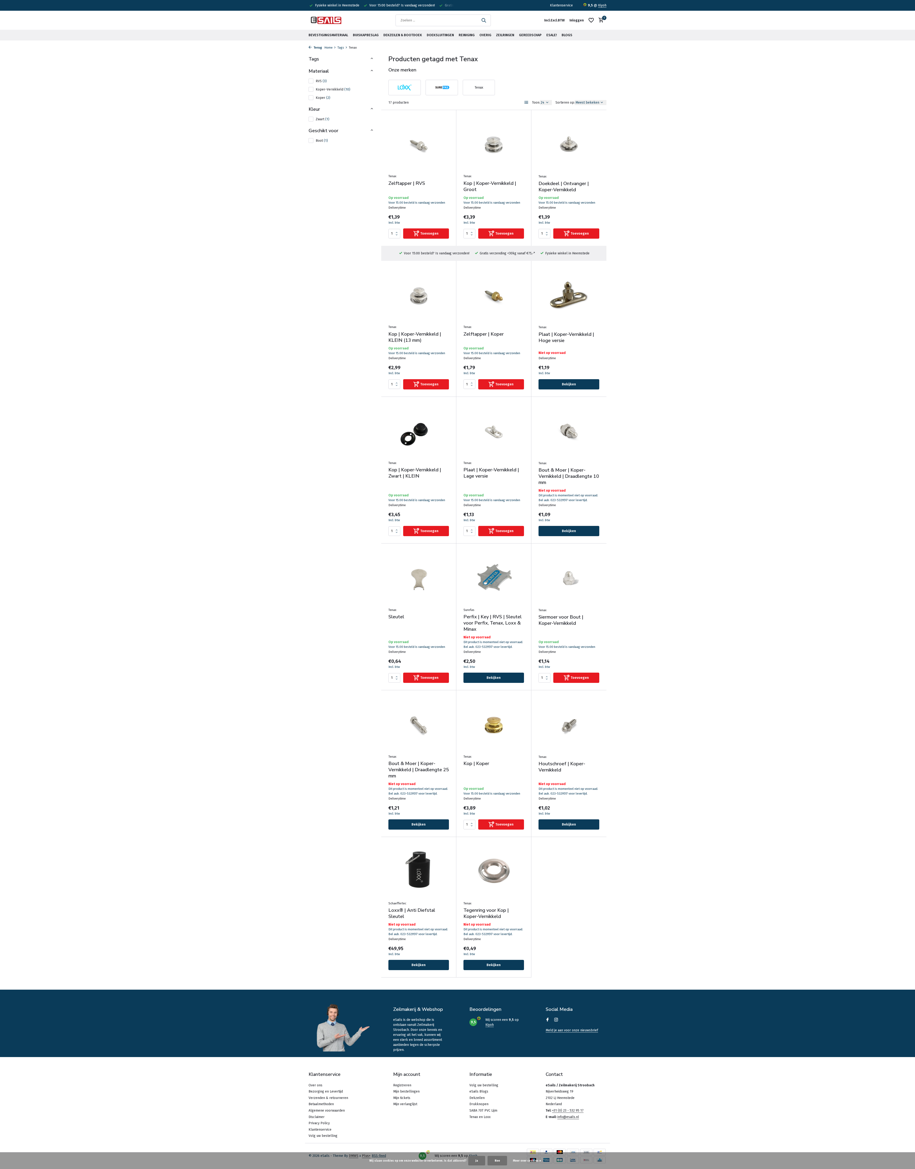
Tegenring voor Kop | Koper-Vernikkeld (486, 913)
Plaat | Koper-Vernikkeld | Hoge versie (566, 337)
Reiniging (467, 35)
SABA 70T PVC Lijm (483, 1111)
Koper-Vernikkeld (333, 89)
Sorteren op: (565, 103)
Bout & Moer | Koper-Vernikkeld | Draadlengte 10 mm (569, 476)
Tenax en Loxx (480, 1117)
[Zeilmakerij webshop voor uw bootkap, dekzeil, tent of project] (326, 20)
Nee (497, 1160)
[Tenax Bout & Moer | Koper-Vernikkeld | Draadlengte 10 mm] (569, 431)
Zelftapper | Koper (483, 334)
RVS (321, 81)
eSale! (551, 35)
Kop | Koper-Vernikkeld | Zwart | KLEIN (414, 473)
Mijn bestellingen (406, 1091)
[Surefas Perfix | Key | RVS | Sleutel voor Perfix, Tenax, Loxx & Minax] (493, 578)
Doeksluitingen (440, 35)
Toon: (536, 103)
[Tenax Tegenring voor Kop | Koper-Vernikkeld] (493, 871)
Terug (317, 47)
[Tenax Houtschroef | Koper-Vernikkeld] (569, 724)
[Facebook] (547, 1020)
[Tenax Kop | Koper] (493, 724)
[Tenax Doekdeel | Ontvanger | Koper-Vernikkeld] (569, 144)
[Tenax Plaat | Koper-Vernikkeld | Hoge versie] (569, 295)
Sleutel (396, 617)
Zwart (322, 119)
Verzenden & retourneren (328, 1098)
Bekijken (569, 384)
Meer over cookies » (527, 1160)
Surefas (468, 610)
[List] (526, 102)
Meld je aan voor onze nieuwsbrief (572, 1030)
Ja (476, 1160)
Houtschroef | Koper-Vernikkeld (562, 767)
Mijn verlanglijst (405, 1104)
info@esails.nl (568, 1117)
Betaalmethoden (321, 1104)
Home (328, 47)
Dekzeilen (477, 1098)
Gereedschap (530, 35)
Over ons (315, 1085)
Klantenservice (561, 5)
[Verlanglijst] (591, 20)
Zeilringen (505, 35)
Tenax (392, 176)
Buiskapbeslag (366, 35)
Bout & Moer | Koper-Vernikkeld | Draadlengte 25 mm (418, 770)
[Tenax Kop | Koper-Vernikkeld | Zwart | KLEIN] (418, 431)
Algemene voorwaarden (327, 1111)
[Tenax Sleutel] (418, 578)
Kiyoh (602, 5)
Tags (340, 47)
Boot (322, 141)
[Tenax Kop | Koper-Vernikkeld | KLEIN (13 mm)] (418, 295)
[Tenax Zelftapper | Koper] (493, 295)
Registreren (402, 1085)
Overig (485, 35)
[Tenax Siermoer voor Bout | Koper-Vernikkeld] (569, 578)
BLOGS (567, 35)
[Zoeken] (483, 20)
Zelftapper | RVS (406, 183)
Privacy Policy (319, 1123)
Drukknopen (478, 1104)
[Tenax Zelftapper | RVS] (418, 144)
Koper (323, 98)
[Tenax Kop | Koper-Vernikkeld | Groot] (493, 144)
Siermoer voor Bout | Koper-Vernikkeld (561, 620)
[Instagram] (556, 1020)
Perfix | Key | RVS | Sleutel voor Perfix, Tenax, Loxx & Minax (492, 623)
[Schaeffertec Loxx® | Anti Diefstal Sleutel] (418, 871)
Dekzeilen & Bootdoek (402, 35)
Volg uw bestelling (323, 1136)
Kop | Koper (476, 764)
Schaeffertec (397, 903)
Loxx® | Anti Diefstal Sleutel (411, 913)
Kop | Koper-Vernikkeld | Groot (489, 186)
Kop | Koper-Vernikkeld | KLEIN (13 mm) (414, 337)
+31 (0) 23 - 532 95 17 (568, 1111)
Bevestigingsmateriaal (328, 35)
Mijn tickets (401, 1098)
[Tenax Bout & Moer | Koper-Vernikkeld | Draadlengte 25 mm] (418, 724)
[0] (600, 20)
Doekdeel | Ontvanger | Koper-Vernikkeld (564, 187)
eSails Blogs (478, 1091)
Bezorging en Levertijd (326, 1091)
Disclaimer (317, 1117)
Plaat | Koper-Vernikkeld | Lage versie (491, 473)
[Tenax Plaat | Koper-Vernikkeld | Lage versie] (493, 431)
